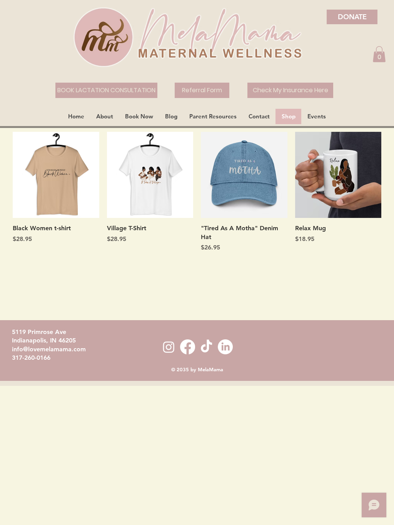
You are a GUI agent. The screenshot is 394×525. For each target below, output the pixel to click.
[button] (379, 54)
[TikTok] (206, 346)
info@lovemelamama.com (49, 349)
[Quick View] (56, 175)
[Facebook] (187, 346)
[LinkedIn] (225, 346)
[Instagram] (168, 346)
